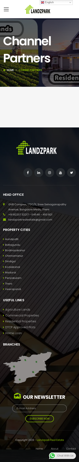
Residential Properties (20, 321)
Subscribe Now (40, 418)
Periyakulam (13, 278)
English (49, 2)
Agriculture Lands (17, 310)
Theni (8, 284)
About (54, 448)
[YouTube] (60, 172)
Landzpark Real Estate (50, 440)
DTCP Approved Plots (20, 327)
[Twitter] (71, 172)
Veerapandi (13, 289)
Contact (71, 448)
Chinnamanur (14, 256)
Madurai (10, 272)
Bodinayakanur (15, 250)
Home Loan (13, 333)
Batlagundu (12, 245)
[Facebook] (27, 172)
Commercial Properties (22, 315)
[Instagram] (49, 172)
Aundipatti (11, 239)
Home (10, 70)
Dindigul (10, 261)
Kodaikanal (12, 267)
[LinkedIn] (38, 172)
